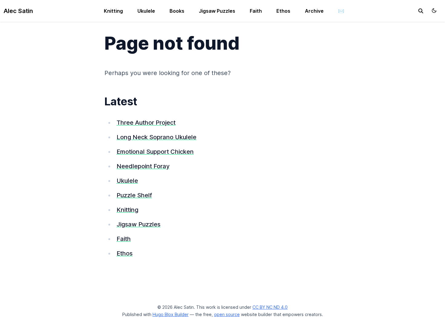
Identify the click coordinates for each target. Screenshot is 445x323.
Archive (314, 11)
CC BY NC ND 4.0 (270, 307)
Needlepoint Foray (143, 166)
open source (227, 314)
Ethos (283, 11)
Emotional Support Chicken (155, 151)
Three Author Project (146, 122)
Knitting (113, 11)
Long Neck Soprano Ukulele (156, 137)
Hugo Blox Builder (171, 314)
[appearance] (434, 10)
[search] (421, 10)
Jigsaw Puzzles (217, 11)
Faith (256, 11)
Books (177, 11)
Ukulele (146, 11)
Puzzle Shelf (134, 195)
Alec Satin (18, 11)
